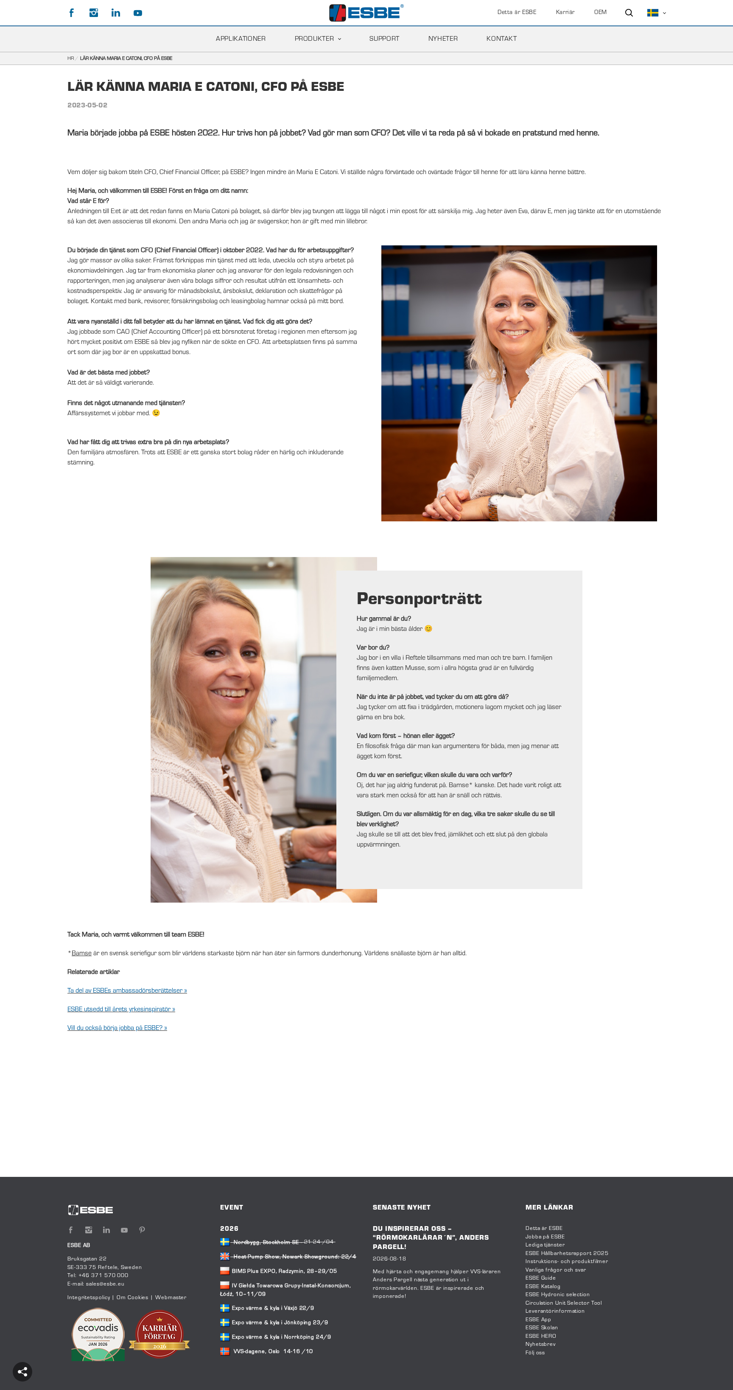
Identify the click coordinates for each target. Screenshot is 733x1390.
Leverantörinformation (555, 1311)
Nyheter (443, 39)
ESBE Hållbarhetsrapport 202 (565, 1253)
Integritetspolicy (88, 1297)
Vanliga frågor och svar (556, 1270)
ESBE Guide (542, 1278)
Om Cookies (132, 1297)
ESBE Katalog (543, 1286)
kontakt (502, 39)
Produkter (314, 39)
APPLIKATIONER (241, 39)
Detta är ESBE (517, 12)
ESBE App (538, 1319)
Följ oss (535, 1353)
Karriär (565, 12)
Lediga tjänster (545, 1245)
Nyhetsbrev (541, 1344)
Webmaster (171, 1297)
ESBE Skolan (542, 1328)
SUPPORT (384, 39)
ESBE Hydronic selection (558, 1294)
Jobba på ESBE (545, 1237)
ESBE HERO (541, 1336)
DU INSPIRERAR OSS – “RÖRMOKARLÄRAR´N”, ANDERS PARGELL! (431, 1238)
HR (70, 58)
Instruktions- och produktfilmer (567, 1261)
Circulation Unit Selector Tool (564, 1303)
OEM (600, 12)
